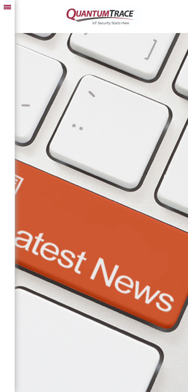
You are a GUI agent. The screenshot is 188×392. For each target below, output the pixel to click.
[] (9, 363)
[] (9, 382)
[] (9, 372)
